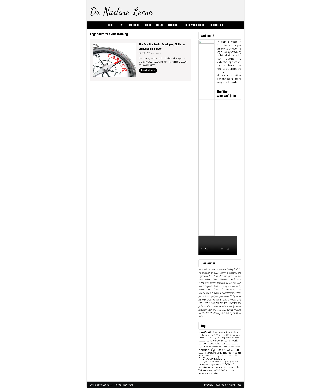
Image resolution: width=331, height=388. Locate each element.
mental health (232, 352)
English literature (212, 346)
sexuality (202, 367)
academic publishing (228, 332)
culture (219, 338)
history (201, 353)
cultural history (210, 338)
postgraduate (215, 358)
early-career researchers (230, 344)
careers (229, 335)
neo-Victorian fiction (226, 356)
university (233, 367)
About (111, 25)
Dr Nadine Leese (121, 11)
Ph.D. (237, 355)
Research (133, 25)
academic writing (205, 335)
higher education (224, 349)
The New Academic (194, 25)
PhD (201, 358)
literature (210, 352)
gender (203, 350)
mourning (215, 356)
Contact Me (216, 25)
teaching (223, 367)
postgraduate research (211, 361)
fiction (237, 347)
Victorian (202, 370)
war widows (211, 370)
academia (207, 331)
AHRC (216, 335)
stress (216, 367)
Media (147, 25)
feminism (228, 346)
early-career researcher (218, 342)
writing (216, 373)
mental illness (204, 356)
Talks (159, 25)
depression (226, 338)
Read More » (148, 70)
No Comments (156, 53)
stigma (210, 367)
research (228, 364)
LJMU (220, 353)
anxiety (222, 335)
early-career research (219, 340)
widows (220, 370)
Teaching (173, 25)
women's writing (205, 373)
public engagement (212, 365)
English (201, 347)
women (230, 370)
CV (121, 25)
